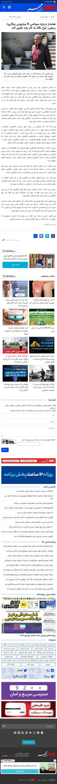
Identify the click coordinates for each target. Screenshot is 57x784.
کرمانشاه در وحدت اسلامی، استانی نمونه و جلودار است (34, 491)
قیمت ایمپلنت (8, 652)
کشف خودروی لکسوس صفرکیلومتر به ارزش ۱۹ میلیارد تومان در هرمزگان (29, 560)
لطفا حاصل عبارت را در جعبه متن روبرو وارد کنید (39, 440)
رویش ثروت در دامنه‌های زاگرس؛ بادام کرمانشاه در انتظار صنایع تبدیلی (29, 565)
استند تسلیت (38, 648)
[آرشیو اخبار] (18, 733)
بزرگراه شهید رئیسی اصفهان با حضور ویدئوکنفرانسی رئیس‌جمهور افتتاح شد (28, 574)
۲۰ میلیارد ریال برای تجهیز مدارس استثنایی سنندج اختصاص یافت (31, 527)
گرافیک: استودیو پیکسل (25, 780)
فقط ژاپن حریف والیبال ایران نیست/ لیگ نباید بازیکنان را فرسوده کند (30, 589)
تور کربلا (51, 648)
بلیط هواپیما (9, 656)
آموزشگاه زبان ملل (30, 660)
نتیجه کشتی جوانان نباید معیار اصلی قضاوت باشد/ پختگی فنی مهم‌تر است (28, 570)
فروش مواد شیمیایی (25, 652)
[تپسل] (3, 251)
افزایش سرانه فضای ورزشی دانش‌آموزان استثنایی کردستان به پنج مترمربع (28, 517)
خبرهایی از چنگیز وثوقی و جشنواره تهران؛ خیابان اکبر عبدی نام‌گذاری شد (29, 584)
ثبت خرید (15, 264)
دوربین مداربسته (9, 648)
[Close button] (55, 760)
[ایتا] (15, 733)
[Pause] (31, 266)
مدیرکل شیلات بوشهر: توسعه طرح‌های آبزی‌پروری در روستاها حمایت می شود (28, 497)
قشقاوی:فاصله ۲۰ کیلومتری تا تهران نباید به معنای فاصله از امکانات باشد (28, 508)
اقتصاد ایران (43, 17)
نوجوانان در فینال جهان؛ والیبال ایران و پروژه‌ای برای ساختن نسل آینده (29, 551)
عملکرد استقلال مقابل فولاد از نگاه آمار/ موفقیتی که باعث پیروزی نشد (29, 579)
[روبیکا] (26, 733)
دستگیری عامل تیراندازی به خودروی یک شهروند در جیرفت (33, 503)
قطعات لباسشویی (46, 656)
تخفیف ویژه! (20, 771)
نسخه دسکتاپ (28, 742)
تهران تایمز (30, 664)
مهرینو (48, 664)
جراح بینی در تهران (48, 644)
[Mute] (35, 266)
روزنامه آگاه (11, 664)
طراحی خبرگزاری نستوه (44, 780)
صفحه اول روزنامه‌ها (46, 594)
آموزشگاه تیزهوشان (26, 656)
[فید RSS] (22, 733)
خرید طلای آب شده (21, 644)
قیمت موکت (7, 644)
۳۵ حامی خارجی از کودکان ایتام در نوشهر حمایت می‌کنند (34, 522)
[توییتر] (30, 733)
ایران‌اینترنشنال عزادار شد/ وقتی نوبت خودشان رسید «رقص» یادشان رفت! (28, 546)
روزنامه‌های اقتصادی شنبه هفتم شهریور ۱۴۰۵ (37, 635)
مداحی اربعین (24, 648)
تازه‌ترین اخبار (49, 487)
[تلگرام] (42, 733)
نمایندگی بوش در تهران (47, 660)
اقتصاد (52, 17)
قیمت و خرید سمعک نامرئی (11, 660)
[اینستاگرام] (34, 733)
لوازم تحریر (34, 644)
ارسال (5, 449)
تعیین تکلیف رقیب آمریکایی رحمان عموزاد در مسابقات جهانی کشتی (30, 555)
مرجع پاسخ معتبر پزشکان (45, 652)
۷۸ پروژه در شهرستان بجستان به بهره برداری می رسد (35, 512)
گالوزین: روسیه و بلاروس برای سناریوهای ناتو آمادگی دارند (33, 536)
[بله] (38, 733)
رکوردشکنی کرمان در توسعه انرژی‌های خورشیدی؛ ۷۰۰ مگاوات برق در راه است (27, 531)
